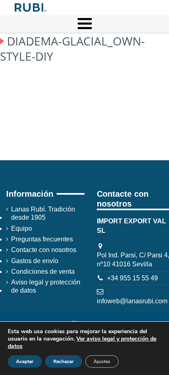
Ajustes (102, 361)
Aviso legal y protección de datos (45, 286)
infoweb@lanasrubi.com (132, 301)
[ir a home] (29, 6)
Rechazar (63, 361)
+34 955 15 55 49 (132, 278)
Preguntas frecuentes (42, 239)
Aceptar (25, 361)
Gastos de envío (34, 260)
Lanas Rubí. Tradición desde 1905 (43, 213)
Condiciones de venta (43, 271)
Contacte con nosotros (43, 249)
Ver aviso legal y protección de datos (82, 342)
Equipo (21, 228)
